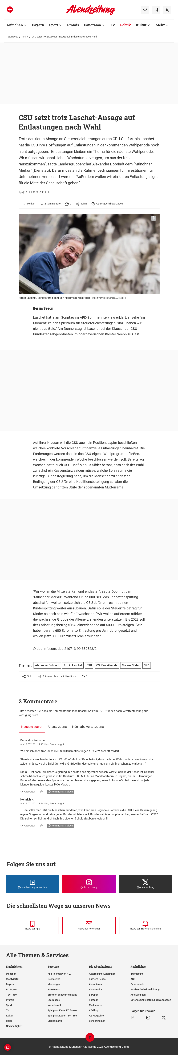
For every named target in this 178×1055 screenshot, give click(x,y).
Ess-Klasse (54, 1000)
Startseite (13, 36)
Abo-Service (95, 989)
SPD (99, 597)
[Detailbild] (153, 218)
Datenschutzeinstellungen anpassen (151, 1000)
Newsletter (54, 979)
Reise (9, 1020)
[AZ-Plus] (10, 9)
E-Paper (93, 994)
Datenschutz (137, 984)
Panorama (92, 25)
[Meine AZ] (167, 10)
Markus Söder (90, 465)
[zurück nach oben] (89, 1039)
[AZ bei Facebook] (133, 1017)
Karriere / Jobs (97, 979)
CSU (75, 443)
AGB (133, 979)
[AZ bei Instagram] (148, 1017)
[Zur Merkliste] (156, 10)
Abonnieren (95, 984)
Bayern (38, 25)
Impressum (137, 973)
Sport (53, 25)
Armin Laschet (73, 665)
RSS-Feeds (54, 989)
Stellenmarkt (55, 1020)
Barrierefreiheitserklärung (145, 989)
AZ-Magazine (96, 1015)
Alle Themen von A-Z (59, 973)
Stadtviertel (12, 979)
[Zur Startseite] (90, 14)
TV (112, 25)
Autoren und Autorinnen (102, 973)
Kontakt (93, 1000)
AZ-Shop (93, 1010)
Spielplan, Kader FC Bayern (63, 1010)
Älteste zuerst (57, 726)
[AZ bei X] (163, 1017)
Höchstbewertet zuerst (88, 726)
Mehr (160, 25)
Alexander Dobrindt (47, 665)
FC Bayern (11, 989)
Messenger (54, 984)
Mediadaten (95, 1005)
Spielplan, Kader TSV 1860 (62, 1015)
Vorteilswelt (54, 1005)
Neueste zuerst (31, 726)
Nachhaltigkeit (14, 1026)
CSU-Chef (71, 465)
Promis (73, 25)
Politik (125, 25)
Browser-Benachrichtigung (62, 994)
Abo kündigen (138, 994)
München (15, 25)
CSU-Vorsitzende (106, 665)
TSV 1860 (11, 994)
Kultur (141, 25)
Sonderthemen (97, 1020)
